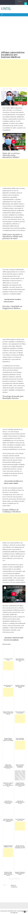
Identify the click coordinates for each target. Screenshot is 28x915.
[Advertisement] (14, 35)
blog (10, 89)
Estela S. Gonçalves (14, 886)
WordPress (10, 911)
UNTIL (6, 9)
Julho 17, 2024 (5, 89)
